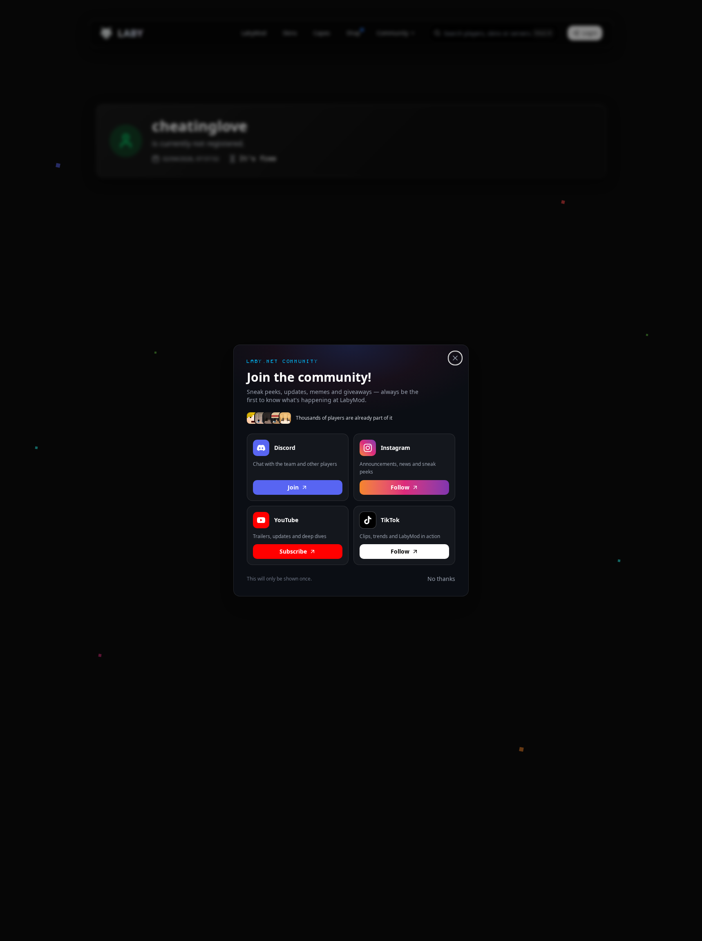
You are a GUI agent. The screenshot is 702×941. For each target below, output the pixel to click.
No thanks (441, 579)
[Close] (455, 358)
